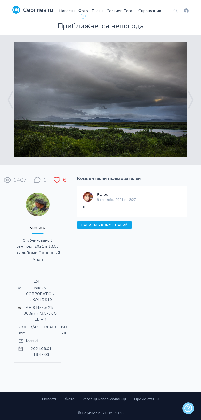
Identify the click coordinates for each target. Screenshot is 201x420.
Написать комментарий (104, 225)
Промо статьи (146, 399)
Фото (83, 10)
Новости (67, 10)
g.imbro (37, 227)
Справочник (149, 10)
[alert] (188, 408)
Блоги (97, 10)
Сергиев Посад (121, 10)
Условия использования (104, 399)
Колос (102, 194)
